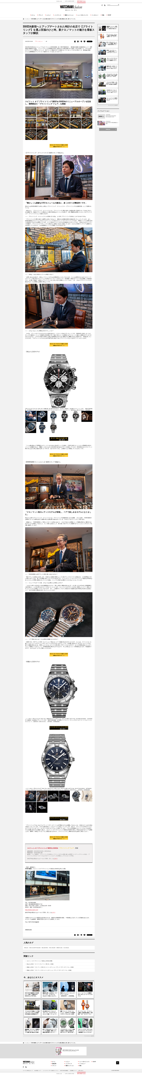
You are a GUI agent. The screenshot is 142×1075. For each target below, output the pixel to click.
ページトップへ (117, 1062)
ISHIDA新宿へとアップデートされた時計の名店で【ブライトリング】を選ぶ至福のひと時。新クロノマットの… (53, 18)
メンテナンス (58, 15)
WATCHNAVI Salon (81, 1)
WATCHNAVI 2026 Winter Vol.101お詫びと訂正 (111, 116)
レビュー (48, 15)
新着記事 (54, 1063)
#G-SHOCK (66, 947)
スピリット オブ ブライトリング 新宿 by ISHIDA (42, 848)
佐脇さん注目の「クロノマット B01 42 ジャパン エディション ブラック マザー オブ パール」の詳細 (50, 967)
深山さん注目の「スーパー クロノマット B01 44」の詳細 (40, 964)
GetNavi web (59, 1)
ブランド (40, 15)
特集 (103, 15)
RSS (104, 5)
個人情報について (38, 1070)
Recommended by (111, 105)
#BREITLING (59, 947)
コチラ (55, 858)
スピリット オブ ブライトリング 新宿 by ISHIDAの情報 (39, 961)
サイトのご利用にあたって (28, 1070)
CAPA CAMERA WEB (69, 1)
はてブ (78, 41)
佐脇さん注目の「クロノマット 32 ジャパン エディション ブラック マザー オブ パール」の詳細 (49, 970)
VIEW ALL (108, 129)
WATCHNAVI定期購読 (64, 1070)
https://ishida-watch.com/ (31, 910)
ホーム (33, 15)
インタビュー (95, 15)
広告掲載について (73, 1070)
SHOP (109, 15)
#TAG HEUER (52, 947)
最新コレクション (69, 15)
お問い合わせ (80, 1070)
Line (81, 41)
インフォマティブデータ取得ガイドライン (50, 1070)
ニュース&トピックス (82, 15)
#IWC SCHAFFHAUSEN (35, 947)
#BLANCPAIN (45, 947)
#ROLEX (26, 947)
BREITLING (29, 929)
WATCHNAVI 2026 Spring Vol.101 (71, 1050)
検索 (118, 4)
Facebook (75, 41)
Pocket (84, 41)
